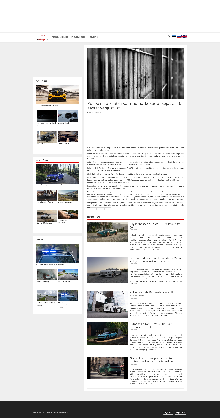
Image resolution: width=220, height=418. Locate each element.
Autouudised (60, 36)
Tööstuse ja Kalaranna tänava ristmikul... (51, 264)
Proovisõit (78, 36)
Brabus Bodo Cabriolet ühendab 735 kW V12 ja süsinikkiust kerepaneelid (155, 259)
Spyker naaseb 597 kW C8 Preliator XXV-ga (155, 225)
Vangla (108, 209)
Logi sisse (168, 412)
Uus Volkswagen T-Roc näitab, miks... (50, 185)
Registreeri (180, 412)
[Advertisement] (110, 16)
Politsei (101, 209)
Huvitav (93, 36)
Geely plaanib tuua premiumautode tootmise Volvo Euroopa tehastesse (152, 359)
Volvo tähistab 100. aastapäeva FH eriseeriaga (151, 293)
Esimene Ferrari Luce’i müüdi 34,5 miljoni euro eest (151, 325)
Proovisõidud (42, 160)
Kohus (93, 209)
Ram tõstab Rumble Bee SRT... (47, 105)
